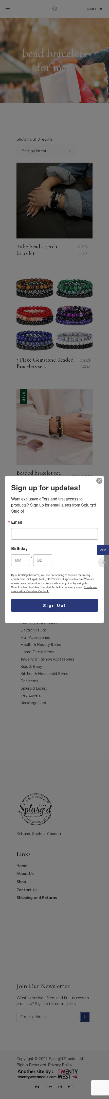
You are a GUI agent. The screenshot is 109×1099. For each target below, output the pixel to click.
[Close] (99, 481)
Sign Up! (54, 605)
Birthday (19, 548)
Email (16, 522)
